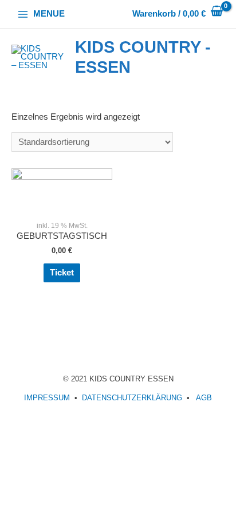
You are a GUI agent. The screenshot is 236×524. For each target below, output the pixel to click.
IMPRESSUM (47, 397)
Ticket (62, 272)
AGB (204, 397)
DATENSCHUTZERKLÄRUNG (132, 397)
